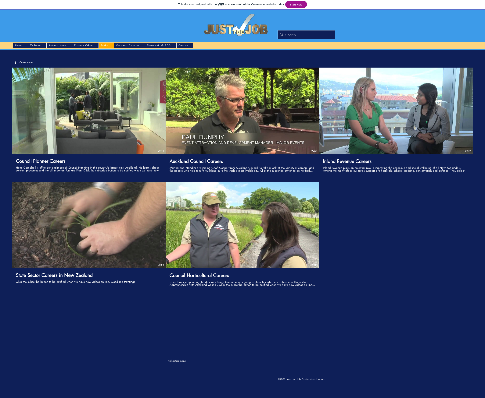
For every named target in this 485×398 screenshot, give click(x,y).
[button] (24, 62)
